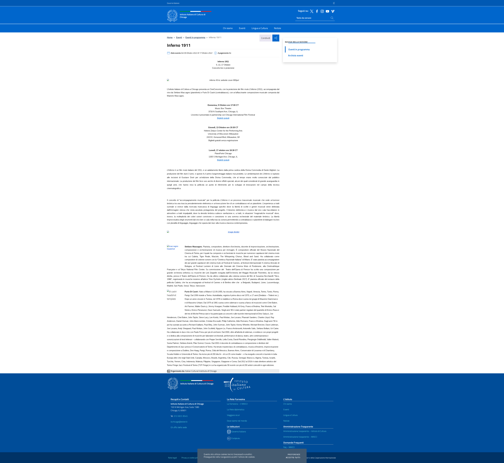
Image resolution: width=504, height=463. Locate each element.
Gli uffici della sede (179, 427)
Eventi (179, 37)
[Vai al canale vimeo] (332, 11)
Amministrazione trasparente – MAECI (300, 436)
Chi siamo (287, 403)
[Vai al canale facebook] (316, 11)
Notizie (286, 420)
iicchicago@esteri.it (179, 421)
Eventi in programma (195, 37)
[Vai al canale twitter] (311, 11)
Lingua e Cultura (290, 415)
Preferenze (294, 454)
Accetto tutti (293, 457)
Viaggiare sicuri (233, 415)
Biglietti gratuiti (223, 160)
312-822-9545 (181, 416)
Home (170, 37)
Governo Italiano (173, 3)
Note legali (172, 457)
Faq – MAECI (289, 447)
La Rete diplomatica (235, 409)
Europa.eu (235, 438)
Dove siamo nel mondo (237, 420)
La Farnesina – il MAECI (237, 403)
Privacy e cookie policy (191, 457)
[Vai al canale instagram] (321, 11)
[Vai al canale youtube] (326, 11)
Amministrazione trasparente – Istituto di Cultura (304, 431)
